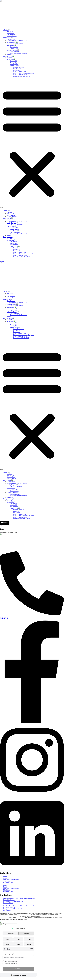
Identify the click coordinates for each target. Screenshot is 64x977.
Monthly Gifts (13, 62)
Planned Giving (14, 65)
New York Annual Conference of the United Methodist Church (19, 898)
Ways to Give (10, 59)
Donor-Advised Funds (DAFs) (21, 76)
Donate (5, 878)
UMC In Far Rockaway (16, 43)
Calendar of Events (8, 882)
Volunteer (9, 57)
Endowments (16, 70)
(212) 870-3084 (5, 618)
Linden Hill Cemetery (9, 900)
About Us (5, 30)
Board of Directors (11, 36)
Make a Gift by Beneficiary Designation (23, 73)
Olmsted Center (11, 45)
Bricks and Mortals (8, 903)
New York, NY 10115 (6, 549)
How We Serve (7, 37)
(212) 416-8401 (32, 919)
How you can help (8, 56)
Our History (10, 31)
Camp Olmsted (14, 47)
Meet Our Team (11, 34)
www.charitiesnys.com (25, 914)
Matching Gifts (14, 64)
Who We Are (10, 33)
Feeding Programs (11, 42)
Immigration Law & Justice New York (13, 901)
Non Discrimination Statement (11, 879)
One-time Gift (13, 61)
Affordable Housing (12, 50)
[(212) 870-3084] (32, 615)
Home (5, 876)
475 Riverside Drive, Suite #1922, (9, 547)
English (5, 924)
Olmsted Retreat (14, 48)
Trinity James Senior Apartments (18, 53)
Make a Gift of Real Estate (20, 74)
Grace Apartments (15, 51)
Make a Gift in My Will (19, 71)
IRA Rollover (16, 68)
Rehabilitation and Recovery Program (16, 40)
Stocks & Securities (18, 67)
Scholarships (10, 54)
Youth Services (11, 39)
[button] (32, 143)
